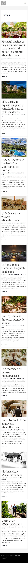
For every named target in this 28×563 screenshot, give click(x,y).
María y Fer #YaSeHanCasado (12, 522)
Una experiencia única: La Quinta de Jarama (13, 319)
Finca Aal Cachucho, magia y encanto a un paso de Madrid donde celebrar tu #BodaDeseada (14, 48)
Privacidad (4, 558)
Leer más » (4, 76)
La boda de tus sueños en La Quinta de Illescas (13, 268)
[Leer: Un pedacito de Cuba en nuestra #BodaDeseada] (14, 408)
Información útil (5, 58)
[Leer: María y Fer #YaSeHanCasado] (14, 509)
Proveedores (5, 114)
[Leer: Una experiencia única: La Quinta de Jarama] (14, 304)
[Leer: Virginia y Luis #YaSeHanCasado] (14, 459)
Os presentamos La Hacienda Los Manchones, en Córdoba (13, 165)
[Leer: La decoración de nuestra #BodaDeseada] (14, 357)
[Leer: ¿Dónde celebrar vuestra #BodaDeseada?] (14, 203)
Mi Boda (4, 378)
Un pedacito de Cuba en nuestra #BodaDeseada (14, 423)
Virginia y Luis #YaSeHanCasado (12, 473)
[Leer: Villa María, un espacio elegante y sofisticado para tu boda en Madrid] (14, 89)
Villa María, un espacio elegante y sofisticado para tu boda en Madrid (12, 107)
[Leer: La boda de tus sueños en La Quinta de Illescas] (14, 253)
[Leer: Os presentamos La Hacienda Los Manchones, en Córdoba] (14, 147)
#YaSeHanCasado (6, 477)
